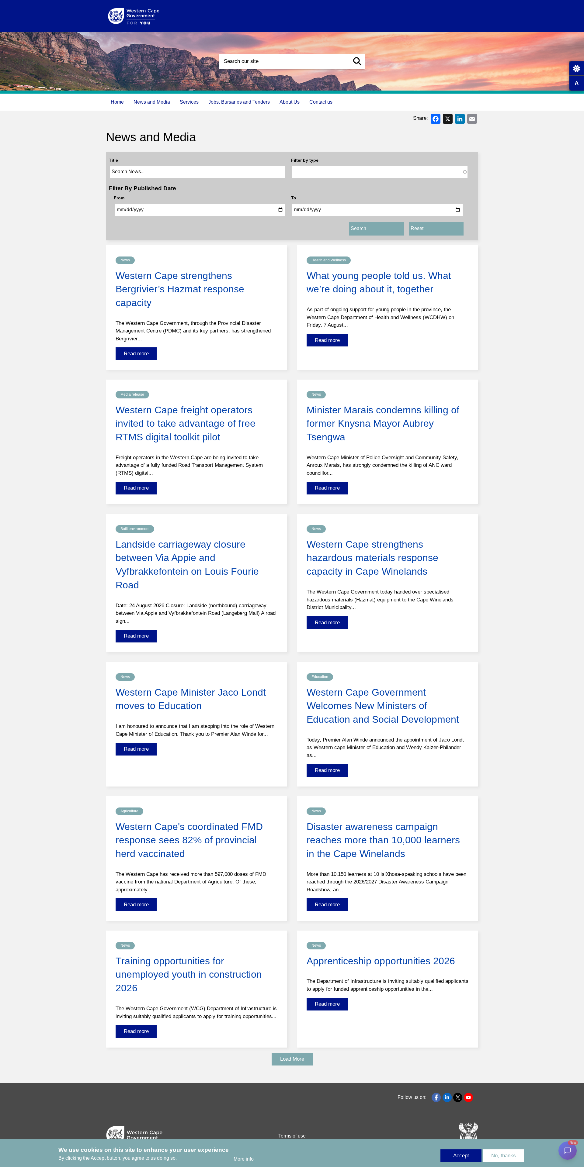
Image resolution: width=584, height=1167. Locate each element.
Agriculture (129, 811)
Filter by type (304, 160)
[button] (357, 61)
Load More (292, 1059)
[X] (448, 118)
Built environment (134, 529)
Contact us (320, 102)
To (293, 197)
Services (189, 102)
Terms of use (292, 1135)
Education (319, 677)
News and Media (152, 102)
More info (244, 1159)
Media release (132, 394)
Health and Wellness (328, 260)
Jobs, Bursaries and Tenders (239, 102)
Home (117, 102)
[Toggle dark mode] (576, 68)
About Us (290, 102)
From (119, 197)
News (125, 260)
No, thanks (503, 1155)
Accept (461, 1155)
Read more (136, 353)
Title (113, 160)
